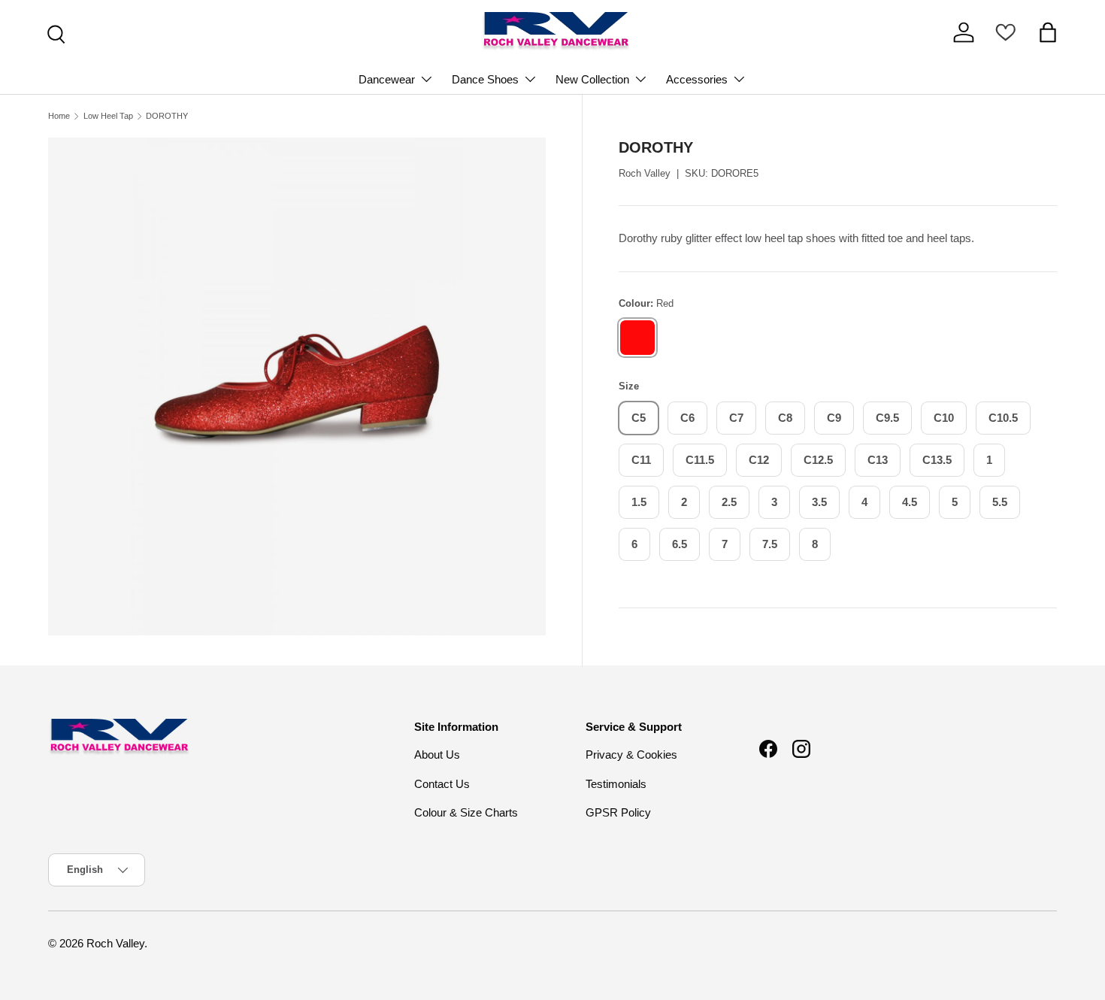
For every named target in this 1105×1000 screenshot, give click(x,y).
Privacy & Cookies (631, 754)
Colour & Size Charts (466, 812)
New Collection (592, 79)
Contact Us (442, 783)
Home (59, 116)
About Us (437, 754)
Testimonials (616, 783)
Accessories (697, 79)
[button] (1047, 32)
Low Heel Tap (108, 116)
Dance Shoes (485, 79)
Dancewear (387, 79)
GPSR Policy (618, 812)
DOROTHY (167, 116)
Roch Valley (645, 173)
